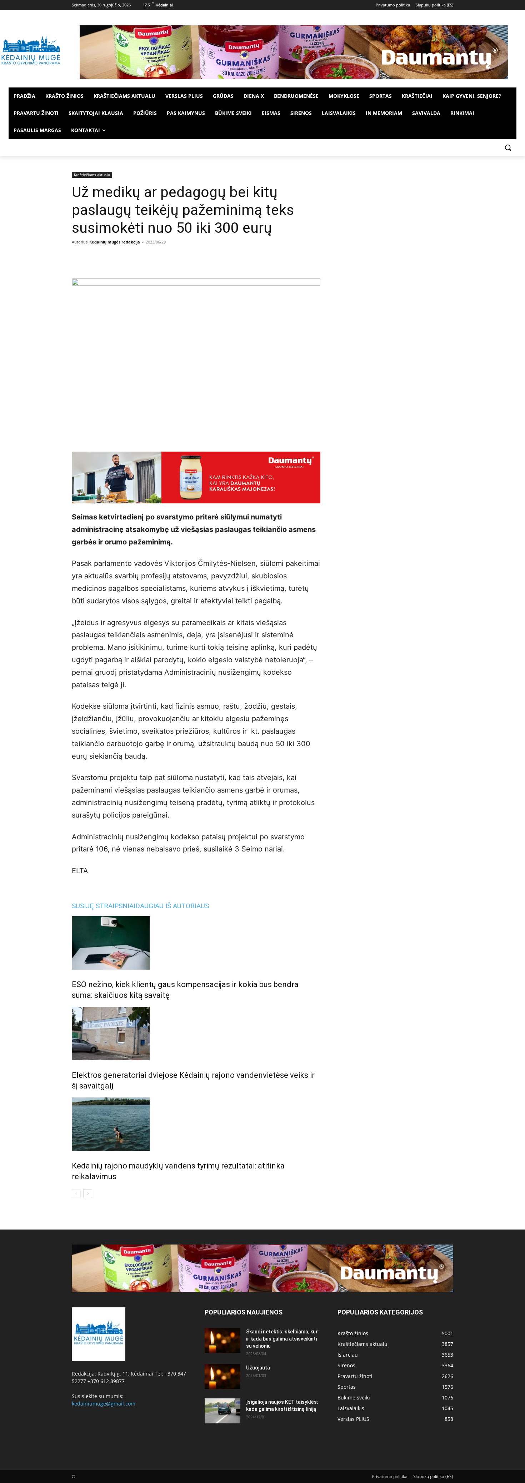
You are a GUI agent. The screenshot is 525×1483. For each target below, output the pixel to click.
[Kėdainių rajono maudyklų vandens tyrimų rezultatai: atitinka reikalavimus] (196, 1124)
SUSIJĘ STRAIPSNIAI (103, 906)
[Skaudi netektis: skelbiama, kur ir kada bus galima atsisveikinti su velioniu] (222, 1340)
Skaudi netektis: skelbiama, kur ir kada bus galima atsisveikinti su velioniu (282, 1339)
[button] (507, 147)
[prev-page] (76, 1193)
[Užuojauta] (222, 1376)
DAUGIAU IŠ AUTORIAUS (172, 906)
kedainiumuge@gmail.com (103, 1403)
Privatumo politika (390, 1476)
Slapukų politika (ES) (433, 1476)
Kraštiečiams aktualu (92, 174)
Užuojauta (258, 1368)
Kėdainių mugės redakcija (114, 242)
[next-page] (87, 1193)
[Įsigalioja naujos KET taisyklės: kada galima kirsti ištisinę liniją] (222, 1410)
